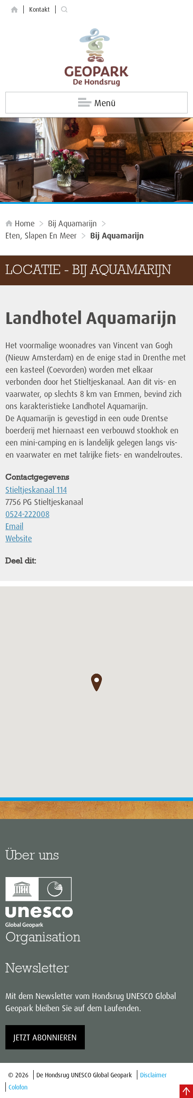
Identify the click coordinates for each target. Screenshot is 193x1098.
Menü (104, 102)
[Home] (14, 9)
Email (14, 526)
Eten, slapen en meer (41, 235)
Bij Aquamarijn (72, 223)
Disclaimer (153, 1075)
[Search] (64, 9)
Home (25, 223)
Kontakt (39, 9)
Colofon (18, 1087)
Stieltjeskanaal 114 (36, 490)
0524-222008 (27, 514)
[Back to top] (186, 1091)
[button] (96, 682)
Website (18, 538)
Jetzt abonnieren (45, 1037)
